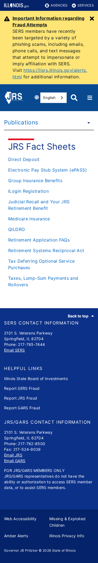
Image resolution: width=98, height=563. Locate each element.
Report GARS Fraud (22, 408)
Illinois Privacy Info (66, 535)
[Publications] (87, 122)
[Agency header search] (74, 97)
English (49, 97)
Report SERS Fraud (22, 388)
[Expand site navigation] (90, 98)
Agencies (59, 5)
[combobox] (53, 97)
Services (86, 5)
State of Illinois (64, 550)
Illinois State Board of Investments (36, 378)
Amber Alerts (16, 535)
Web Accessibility (20, 518)
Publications (21, 122)
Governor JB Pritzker (21, 550)
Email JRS (13, 455)
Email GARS (14, 460)
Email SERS (14, 350)
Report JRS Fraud (20, 398)
